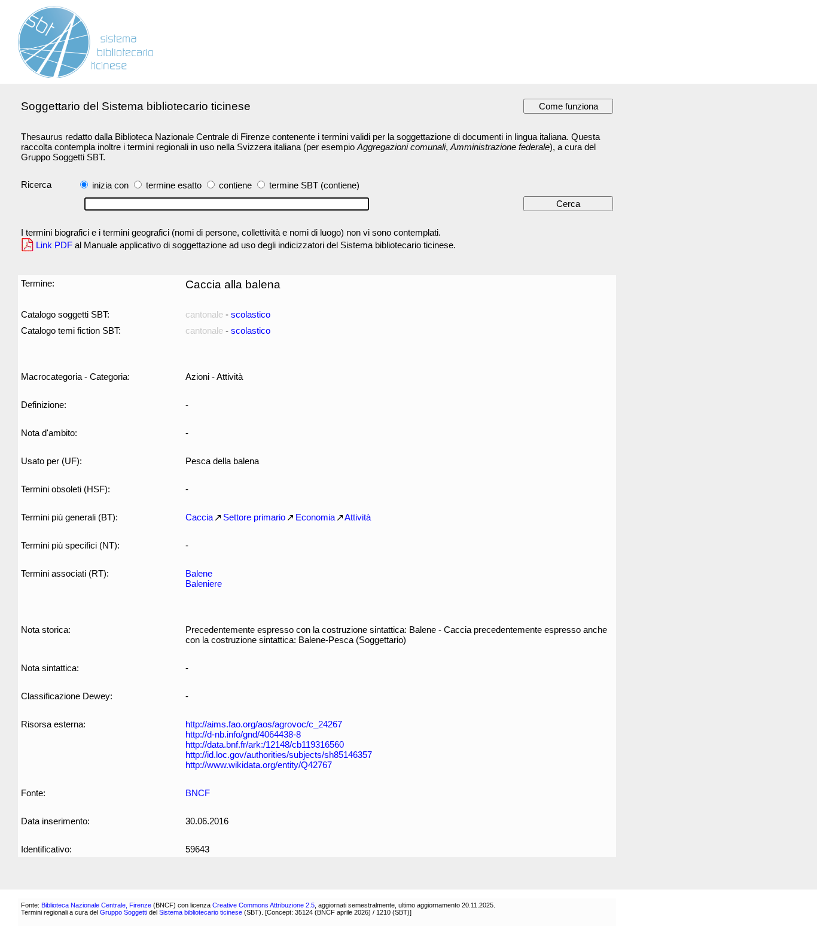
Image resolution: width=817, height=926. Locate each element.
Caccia (199, 517)
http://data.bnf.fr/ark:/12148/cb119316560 (264, 744)
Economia (315, 517)
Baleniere (203, 583)
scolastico (250, 314)
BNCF (197, 793)
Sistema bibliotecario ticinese (200, 912)
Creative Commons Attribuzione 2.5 (263, 905)
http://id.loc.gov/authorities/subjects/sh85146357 (278, 755)
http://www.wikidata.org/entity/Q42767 (258, 765)
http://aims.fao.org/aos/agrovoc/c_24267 (263, 724)
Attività (358, 517)
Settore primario (254, 517)
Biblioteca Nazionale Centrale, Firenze (96, 905)
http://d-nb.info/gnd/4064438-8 (243, 734)
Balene (198, 573)
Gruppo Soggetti (123, 912)
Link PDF (54, 245)
